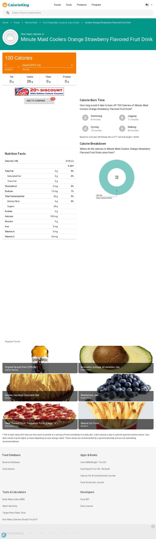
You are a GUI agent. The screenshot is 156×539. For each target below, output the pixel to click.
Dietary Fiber (13, 201)
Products (82, 4)
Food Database (11, 455)
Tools (69, 4)
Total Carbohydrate (14, 196)
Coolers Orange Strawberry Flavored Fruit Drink (108, 22)
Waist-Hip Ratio (9, 506)
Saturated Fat (14, 176)
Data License (86, 506)
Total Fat (9, 171)
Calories (9, 161)
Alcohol (9, 221)
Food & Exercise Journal (92, 482)
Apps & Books (89, 455)
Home (5, 22)
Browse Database (11, 462)
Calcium (9, 216)
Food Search (8, 469)
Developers (87, 492)
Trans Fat (11, 181)
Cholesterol (11, 186)
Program (96, 4)
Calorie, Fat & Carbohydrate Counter (98, 475)
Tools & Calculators (14, 492)
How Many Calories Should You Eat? (20, 519)
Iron (7, 226)
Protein (8, 211)
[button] (149, 4)
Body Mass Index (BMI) (13, 499)
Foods (57, 4)
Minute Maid (31, 22)
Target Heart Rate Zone (14, 513)
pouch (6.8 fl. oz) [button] (32, 65)
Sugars (10, 206)
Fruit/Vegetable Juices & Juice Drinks (61, 22)
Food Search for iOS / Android (95, 469)
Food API (84, 499)
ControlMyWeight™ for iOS (93, 462)
